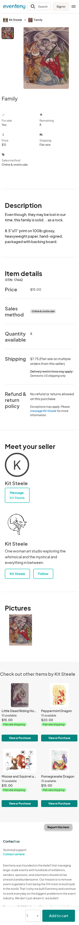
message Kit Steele (43, 411)
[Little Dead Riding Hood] (20, 712)
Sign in (61, 6)
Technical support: (15, 852)
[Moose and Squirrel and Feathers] (20, 778)
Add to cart (58, 915)
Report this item (58, 827)
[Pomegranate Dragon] (59, 778)
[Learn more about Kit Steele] (17, 524)
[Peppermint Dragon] (59, 712)
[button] (39, 6)
